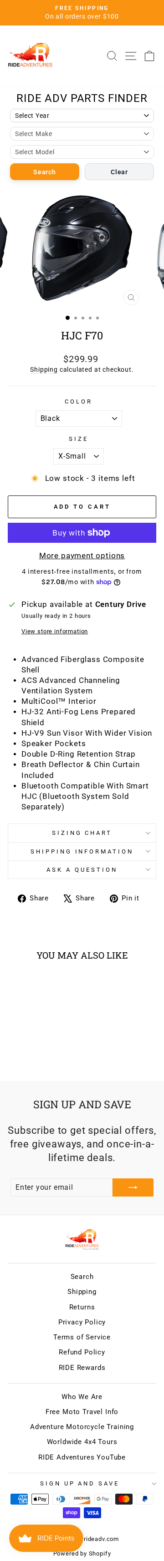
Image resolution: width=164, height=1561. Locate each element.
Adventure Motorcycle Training (82, 1427)
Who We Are (82, 1397)
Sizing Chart (82, 832)
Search (44, 172)
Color (78, 401)
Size (78, 438)
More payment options (82, 555)
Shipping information (82, 851)
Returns (82, 1307)
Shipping (44, 369)
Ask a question (82, 869)
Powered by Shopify (82, 1553)
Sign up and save (80, 1483)
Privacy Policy (82, 1322)
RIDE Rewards (82, 1368)
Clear (119, 172)
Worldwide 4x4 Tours (82, 1442)
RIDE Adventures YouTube (82, 1457)
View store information (54, 631)
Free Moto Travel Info (82, 1412)
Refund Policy (82, 1352)
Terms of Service (82, 1337)
